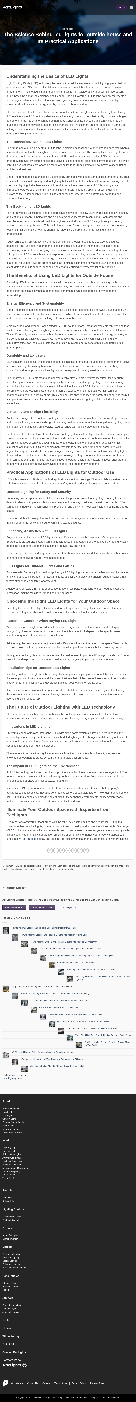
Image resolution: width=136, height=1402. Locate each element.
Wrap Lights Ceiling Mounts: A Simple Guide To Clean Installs (57, 1066)
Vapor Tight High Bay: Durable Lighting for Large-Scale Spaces (103, 1035)
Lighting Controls (13, 1209)
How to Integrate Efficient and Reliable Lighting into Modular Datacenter (44, 928)
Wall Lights (7, 1115)
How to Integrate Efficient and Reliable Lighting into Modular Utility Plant (71, 949)
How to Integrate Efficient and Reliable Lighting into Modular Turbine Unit (53, 935)
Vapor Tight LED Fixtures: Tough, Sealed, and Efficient (90, 970)
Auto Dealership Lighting (14, 1267)
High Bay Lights (10, 1147)
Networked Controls (11, 1216)
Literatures (7, 1328)
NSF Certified (8, 1174)
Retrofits (6, 1290)
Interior (6, 1140)
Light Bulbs (7, 1197)
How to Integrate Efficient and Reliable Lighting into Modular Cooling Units (81, 956)
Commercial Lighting (12, 1254)
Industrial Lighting (10, 1257)
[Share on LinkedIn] (80, 850)
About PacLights (10, 1235)
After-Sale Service (11, 1312)
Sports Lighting (9, 1261)
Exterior (7, 1101)
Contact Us (32, 1383)
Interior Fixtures (10, 1283)
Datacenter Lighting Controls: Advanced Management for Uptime (59, 1000)
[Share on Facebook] (56, 850)
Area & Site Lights (11, 1108)
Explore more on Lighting (14, 1075)
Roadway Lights (10, 1129)
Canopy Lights (9, 1119)
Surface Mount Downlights (15, 1168)
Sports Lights (8, 1125)
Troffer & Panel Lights (13, 1161)
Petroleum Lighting (11, 1264)
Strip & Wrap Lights (11, 1154)
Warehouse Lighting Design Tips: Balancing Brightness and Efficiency (52, 1059)
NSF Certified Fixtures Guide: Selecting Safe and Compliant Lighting (42, 1052)
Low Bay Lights (9, 1151)
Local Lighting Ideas (12, 1078)
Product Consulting (11, 1305)
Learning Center (10, 1239)
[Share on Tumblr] (86, 850)
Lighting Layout (9, 1308)
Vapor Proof (8, 1178)
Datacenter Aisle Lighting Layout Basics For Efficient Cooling (75, 1014)
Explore (68, 29)
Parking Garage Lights (13, 1122)
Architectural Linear (11, 1158)
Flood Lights (8, 1112)
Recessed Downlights (12, 1164)
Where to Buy (11, 1336)
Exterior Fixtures (10, 1286)
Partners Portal (97, 1383)
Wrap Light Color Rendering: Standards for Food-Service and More (42, 986)
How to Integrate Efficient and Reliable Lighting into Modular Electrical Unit (63, 942)
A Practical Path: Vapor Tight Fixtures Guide (58, 1007)
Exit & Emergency (11, 1171)
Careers (46, 1383)
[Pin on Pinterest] (74, 850)
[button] (132, 7)
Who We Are (17, 1383)
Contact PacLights (14, 1352)
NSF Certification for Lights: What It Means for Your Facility (83, 1021)
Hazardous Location (12, 1132)
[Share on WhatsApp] (50, 850)
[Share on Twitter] (62, 850)
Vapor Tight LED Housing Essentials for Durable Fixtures (91, 1028)
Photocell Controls (11, 1220)
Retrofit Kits (8, 1201)
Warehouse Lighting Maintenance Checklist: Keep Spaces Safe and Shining (55, 993)
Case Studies (10, 1276)
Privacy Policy (79, 1383)
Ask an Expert (30, 838)
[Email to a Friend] (68, 850)
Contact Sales (9, 1344)
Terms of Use (60, 1383)
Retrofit (7, 1190)
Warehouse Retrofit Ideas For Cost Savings (76, 963)
